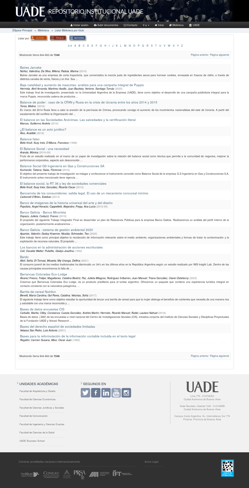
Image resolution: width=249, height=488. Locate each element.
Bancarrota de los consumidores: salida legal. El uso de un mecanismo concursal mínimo (84, 193)
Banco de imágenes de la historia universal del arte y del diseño (66, 202)
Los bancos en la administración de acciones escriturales (61, 247)
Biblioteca (178, 25)
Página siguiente (219, 54)
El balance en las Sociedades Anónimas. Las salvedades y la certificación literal (78, 119)
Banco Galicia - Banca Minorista (43, 212)
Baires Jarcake (31, 67)
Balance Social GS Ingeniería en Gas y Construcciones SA (62, 166)
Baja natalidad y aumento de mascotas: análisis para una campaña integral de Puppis (82, 85)
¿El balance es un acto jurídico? (43, 129)
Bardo (24, 256)
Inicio (161, 25)
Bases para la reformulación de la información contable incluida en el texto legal (77, 336)
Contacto (132, 25)
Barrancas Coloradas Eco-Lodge (43, 274)
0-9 (70, 45)
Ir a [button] (145, 25)
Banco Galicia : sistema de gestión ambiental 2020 (56, 229)
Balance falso (30, 139)
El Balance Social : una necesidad (44, 148)
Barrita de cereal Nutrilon (38, 291)
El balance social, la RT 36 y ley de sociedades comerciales (63, 183)
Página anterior (200, 54)
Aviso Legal (151, 461)
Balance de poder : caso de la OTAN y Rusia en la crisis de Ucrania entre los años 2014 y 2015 (88, 102)
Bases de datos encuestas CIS (42, 309)
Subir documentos (107, 25)
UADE (196, 25)
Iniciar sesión (80, 25)
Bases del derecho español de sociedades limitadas (57, 326)
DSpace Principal (22, 30)
